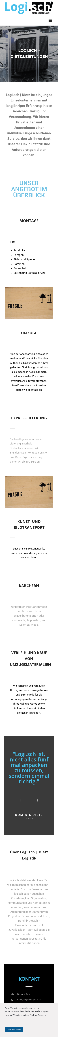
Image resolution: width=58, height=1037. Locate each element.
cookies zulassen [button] (14, 1029)
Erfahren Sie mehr (38, 1015)
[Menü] (50, 20)
